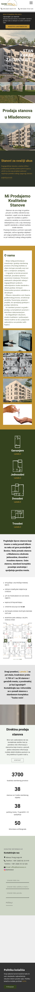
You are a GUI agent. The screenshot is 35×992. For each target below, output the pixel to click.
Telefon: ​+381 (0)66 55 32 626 (16, 864)
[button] (5, 640)
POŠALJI (9, 903)
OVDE (24, 981)
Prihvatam (10, 987)
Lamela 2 (17, 454)
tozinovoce (9, 870)
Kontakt (17, 760)
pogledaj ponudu (6, 177)
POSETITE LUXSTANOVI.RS (17, 26)
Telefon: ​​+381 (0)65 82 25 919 (17, 861)
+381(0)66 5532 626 (26, 9)
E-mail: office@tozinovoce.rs (15, 867)
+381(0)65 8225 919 (9, 9)
